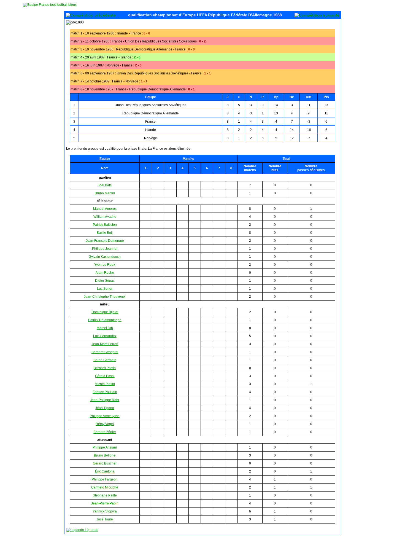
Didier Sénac (105, 281)
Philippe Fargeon (105, 479)
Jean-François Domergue (105, 241)
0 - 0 (147, 33)
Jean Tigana (104, 408)
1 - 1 (207, 73)
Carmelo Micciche (104, 487)
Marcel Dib (105, 328)
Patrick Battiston (105, 225)
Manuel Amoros (105, 209)
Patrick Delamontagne (104, 320)
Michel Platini (105, 384)
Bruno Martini (105, 193)
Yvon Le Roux (104, 265)
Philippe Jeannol (104, 249)
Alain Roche (105, 273)
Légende (91, 530)
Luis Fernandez (105, 336)
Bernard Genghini (104, 352)
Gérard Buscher (105, 463)
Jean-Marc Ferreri (104, 344)
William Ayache (104, 217)
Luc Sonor (104, 289)
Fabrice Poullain (105, 392)
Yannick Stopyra (105, 511)
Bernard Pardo (105, 368)
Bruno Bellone (104, 455)
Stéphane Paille (105, 495)
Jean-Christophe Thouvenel (105, 297)
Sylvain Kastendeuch (105, 257)
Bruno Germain (104, 360)
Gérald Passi (104, 376)
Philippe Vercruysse (105, 416)
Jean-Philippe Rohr (104, 400)
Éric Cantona (105, 471)
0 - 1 (191, 89)
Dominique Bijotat (104, 312)
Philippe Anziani (105, 447)
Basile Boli (105, 233)
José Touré (104, 519)
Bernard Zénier (104, 432)
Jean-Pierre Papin (104, 503)
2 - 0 (137, 57)
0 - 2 (202, 41)
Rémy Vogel (105, 424)
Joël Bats (105, 185)
